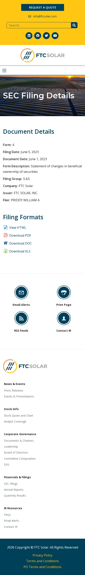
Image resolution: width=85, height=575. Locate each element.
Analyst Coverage (15, 421)
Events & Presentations (19, 396)
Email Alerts (11, 520)
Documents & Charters (19, 440)
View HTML (17, 227)
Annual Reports (14, 489)
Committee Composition (20, 458)
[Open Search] (4, 70)
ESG (6, 464)
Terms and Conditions (42, 561)
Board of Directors (16, 452)
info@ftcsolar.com (45, 16)
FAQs (7, 515)
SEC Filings (11, 484)
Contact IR (10, 527)
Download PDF (20, 235)
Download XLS (19, 251)
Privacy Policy (42, 555)
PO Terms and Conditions (42, 567)
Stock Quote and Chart (18, 415)
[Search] (74, 25)
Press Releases (13, 390)
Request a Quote (42, 7)
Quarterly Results (15, 495)
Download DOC (20, 243)
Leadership (11, 446)
